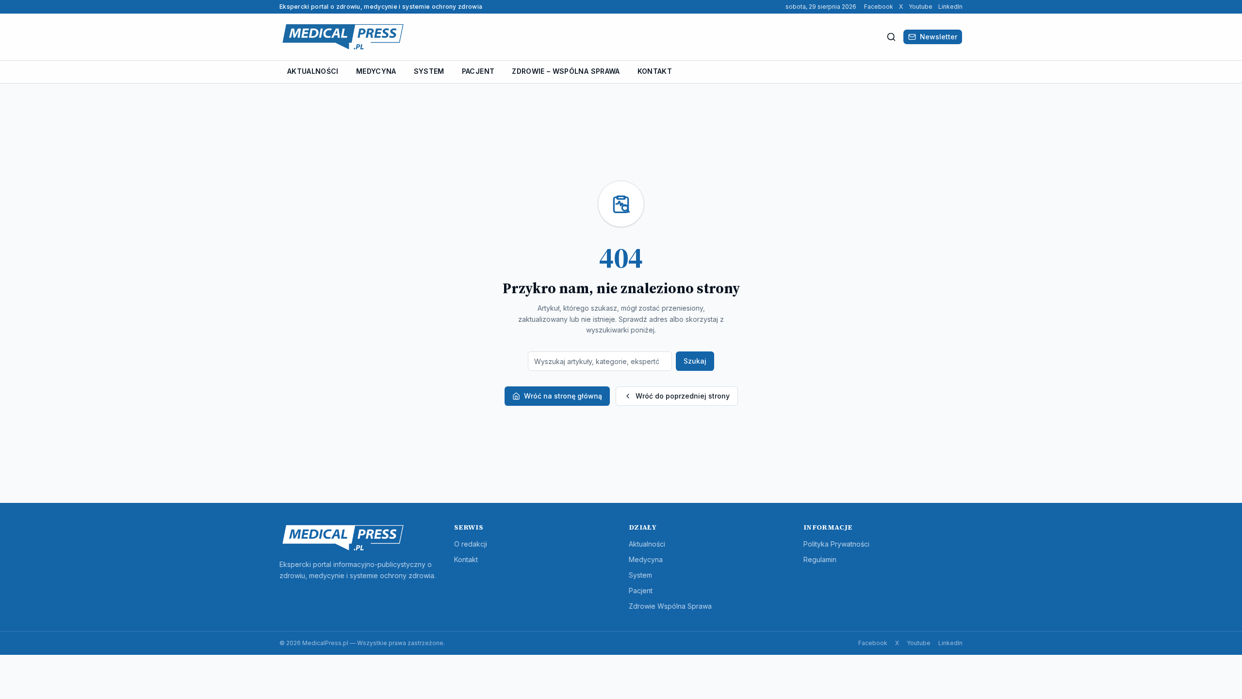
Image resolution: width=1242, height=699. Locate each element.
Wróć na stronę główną (563, 396)
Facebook (878, 6)
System (429, 71)
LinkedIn (950, 6)
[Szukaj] (891, 37)
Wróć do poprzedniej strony (683, 396)
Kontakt (654, 71)
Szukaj (695, 361)
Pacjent (478, 71)
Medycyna (376, 71)
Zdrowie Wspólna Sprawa (670, 606)
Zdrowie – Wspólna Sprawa (566, 71)
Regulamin (819, 559)
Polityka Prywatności (836, 544)
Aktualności (313, 71)
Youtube (920, 6)
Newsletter (938, 37)
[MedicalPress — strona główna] (343, 36)
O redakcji (470, 544)
